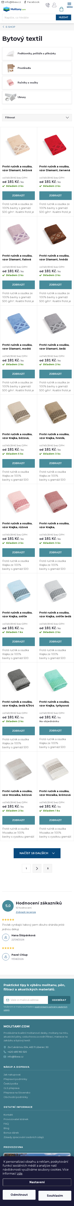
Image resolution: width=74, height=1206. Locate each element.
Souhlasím (55, 1195)
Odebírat (59, 999)
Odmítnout (19, 1194)
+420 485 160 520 (17, 1051)
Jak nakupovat (12, 1074)
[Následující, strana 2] (37, 868)
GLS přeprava (11, 1088)
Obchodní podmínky (16, 1097)
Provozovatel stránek (16, 1119)
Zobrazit (18, 195)
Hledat (63, 17)
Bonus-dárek (11, 1132)
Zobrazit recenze (26, 912)
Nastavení (37, 1182)
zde (19, 1173)
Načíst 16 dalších (34, 853)
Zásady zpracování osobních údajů (24, 1137)
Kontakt (8, 1114)
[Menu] (69, 5)
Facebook (33, 2)
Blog (6, 1128)
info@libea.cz (13, 2)
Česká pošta (11, 1083)
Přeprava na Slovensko (17, 1092)
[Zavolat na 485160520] (47, 5)
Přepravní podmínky (15, 1079)
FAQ (6, 1123)
